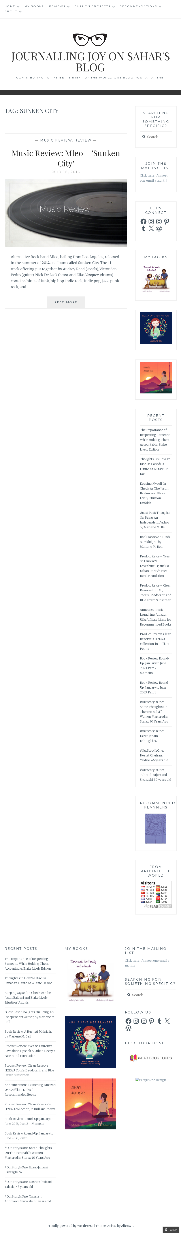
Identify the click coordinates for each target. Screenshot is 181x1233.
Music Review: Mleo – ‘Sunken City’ (66, 157)
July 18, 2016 (66, 172)
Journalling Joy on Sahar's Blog (90, 61)
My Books (34, 6)
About (11, 11)
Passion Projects (93, 6)
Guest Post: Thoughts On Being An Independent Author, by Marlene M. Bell (30, 1017)
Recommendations (138, 6)
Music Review (56, 140)
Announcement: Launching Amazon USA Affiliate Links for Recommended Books (30, 1090)
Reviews (57, 6)
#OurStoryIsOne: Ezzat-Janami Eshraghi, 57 (152, 736)
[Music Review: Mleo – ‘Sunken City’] (66, 245)
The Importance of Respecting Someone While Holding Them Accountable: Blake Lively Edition (155, 439)
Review (83, 140)
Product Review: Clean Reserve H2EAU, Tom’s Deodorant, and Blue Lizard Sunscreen (29, 1070)
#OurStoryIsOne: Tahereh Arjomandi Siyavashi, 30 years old (155, 775)
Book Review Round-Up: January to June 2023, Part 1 (155, 687)
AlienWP (127, 1226)
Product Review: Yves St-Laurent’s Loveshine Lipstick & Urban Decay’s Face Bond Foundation (155, 566)
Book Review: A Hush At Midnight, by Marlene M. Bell (155, 542)
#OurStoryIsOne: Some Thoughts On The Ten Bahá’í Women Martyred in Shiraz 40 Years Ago (154, 711)
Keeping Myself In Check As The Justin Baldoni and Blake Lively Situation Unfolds (154, 493)
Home (10, 6)
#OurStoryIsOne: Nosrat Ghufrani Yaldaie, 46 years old (154, 755)
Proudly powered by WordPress (70, 1226)
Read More (70, 304)
